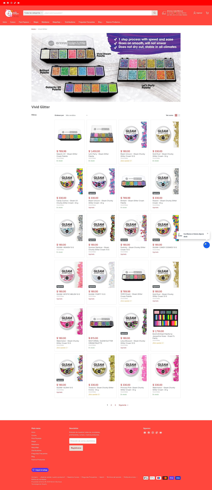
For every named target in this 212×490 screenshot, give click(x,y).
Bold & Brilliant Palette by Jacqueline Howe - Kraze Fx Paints (164, 336)
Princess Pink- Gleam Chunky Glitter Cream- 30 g (132, 389)
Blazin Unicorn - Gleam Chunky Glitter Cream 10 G (133, 155)
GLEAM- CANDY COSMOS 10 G (165, 247)
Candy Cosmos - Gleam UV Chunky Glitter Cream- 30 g (67, 202)
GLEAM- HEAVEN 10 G (65, 247)
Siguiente (123, 405)
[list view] (179, 115)
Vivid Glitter (60, 158)
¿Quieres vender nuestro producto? (52, 477)
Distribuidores (70, 22)
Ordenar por (59, 115)
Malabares (45, 22)
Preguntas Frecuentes (87, 22)
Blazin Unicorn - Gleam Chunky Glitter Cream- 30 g (101, 202)
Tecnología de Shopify (39, 484)
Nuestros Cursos (73, 477)
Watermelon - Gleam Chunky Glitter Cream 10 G (68, 342)
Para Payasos (24, 22)
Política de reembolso (38, 479)
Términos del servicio (114, 477)
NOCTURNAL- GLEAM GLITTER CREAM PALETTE (101, 342)
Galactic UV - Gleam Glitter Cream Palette (67, 155)
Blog (100, 22)
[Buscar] (155, 12)
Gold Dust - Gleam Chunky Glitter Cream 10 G (163, 295)
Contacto (34, 477)
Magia (36, 22)
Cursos (12, 22)
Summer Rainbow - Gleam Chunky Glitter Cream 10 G (99, 248)
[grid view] (176, 115)
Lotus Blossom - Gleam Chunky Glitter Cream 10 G (133, 342)
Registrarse (76, 448)
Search (101, 477)
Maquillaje (57, 22)
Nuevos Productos (113, 22)
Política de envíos (130, 477)
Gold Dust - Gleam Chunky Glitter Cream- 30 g (163, 155)
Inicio (5, 22)
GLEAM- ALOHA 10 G (65, 388)
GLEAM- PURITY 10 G (97, 294)
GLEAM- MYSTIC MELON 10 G (68, 294)
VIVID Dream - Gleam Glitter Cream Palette (131, 295)
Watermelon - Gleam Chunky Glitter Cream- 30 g (164, 389)
